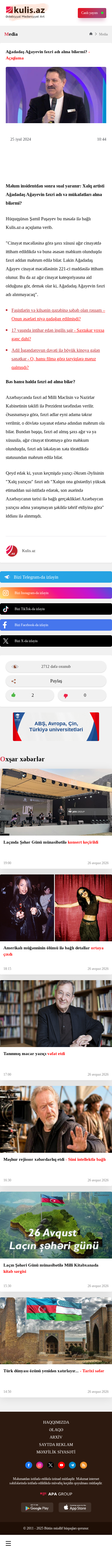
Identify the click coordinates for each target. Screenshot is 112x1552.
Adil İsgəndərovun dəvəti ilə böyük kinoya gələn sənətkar (55, 359)
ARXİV (56, 1437)
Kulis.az (28, 551)
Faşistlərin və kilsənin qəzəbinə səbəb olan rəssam (58, 314)
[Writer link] (79, 1543)
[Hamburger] (8, 1543)
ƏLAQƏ (56, 1430)
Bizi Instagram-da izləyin (32, 593)
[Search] (31, 1543)
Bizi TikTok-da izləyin (30, 609)
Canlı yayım (89, 13)
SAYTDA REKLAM (56, 1445)
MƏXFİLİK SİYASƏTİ (56, 1452)
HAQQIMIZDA (56, 1422)
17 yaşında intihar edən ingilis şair (57, 334)
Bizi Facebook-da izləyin (31, 625)
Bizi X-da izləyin (26, 641)
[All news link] (102, 1543)
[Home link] (55, 1543)
